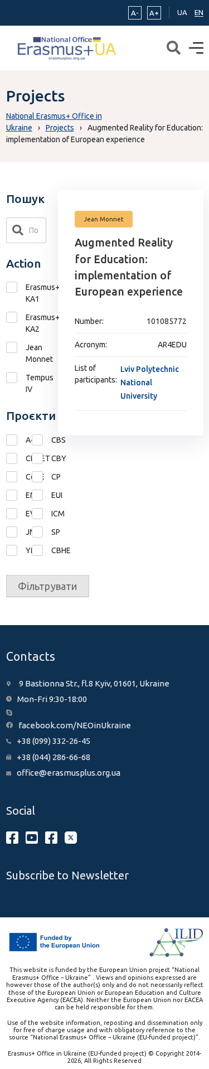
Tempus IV (36, 383)
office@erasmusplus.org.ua (68, 772)
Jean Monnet (36, 353)
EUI (41, 495)
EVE (16, 514)
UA (182, 12)
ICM (41, 514)
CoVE (16, 477)
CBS (41, 440)
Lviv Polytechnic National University (149, 382)
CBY (41, 459)
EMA (16, 495)
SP (41, 532)
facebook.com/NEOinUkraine (74, 725)
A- (135, 13)
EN (199, 12)
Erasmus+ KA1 (36, 293)
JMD (16, 532)
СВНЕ (41, 551)
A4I (16, 440)
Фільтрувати (47, 586)
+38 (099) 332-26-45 (53, 741)
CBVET (16, 459)
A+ (154, 13)
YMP (16, 551)
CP (41, 477)
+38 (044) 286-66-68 (53, 757)
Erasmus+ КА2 (36, 323)
